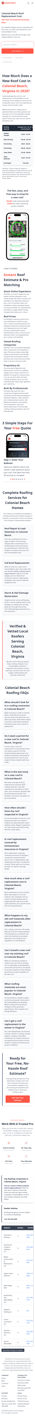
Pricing (3, 1396)
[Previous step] (11, 479)
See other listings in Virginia (13, 1350)
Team (3, 1386)
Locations (4, 1383)
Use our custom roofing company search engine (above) (17, 571)
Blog (3, 1381)
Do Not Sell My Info (8, 1401)
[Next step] (24, 479)
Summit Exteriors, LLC (7, 1332)
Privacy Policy (22, 1396)
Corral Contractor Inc (8, 1321)
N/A (27, 1311)
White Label (22, 1385)
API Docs (4, 1399)
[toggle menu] (32, 3)
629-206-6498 (12, 1219)
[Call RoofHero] (28, 3)
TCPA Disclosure (23, 1401)
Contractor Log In (24, 1380)
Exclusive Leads (23, 1383)
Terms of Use (22, 1399)
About (3, 1378)
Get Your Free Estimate (17, 1099)
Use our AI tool (24, 174)
